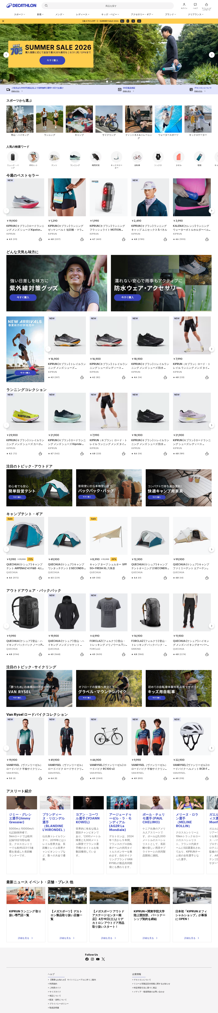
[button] (106, 81)
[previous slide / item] (6, 55)
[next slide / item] (212, 55)
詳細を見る (23, 938)
